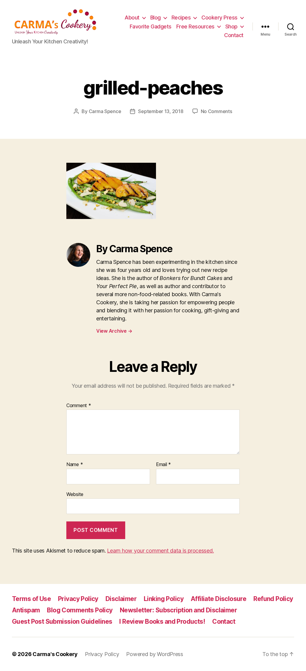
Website (74, 494)
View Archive (114, 331)
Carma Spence (105, 111)
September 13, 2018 (160, 111)
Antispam (26, 610)
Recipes (181, 17)
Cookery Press (219, 17)
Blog (155, 17)
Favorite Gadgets (151, 26)
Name (74, 464)
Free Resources (195, 26)
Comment (78, 405)
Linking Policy (163, 598)
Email (163, 464)
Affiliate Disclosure (218, 598)
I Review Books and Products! (162, 621)
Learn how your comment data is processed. (160, 550)
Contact (234, 35)
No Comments (216, 111)
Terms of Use (31, 598)
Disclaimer (121, 598)
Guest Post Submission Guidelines (62, 621)
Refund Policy (273, 598)
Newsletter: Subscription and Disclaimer (178, 610)
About (132, 17)
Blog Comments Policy (79, 610)
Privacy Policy (78, 598)
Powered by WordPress (154, 654)
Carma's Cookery (55, 654)
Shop (231, 26)
